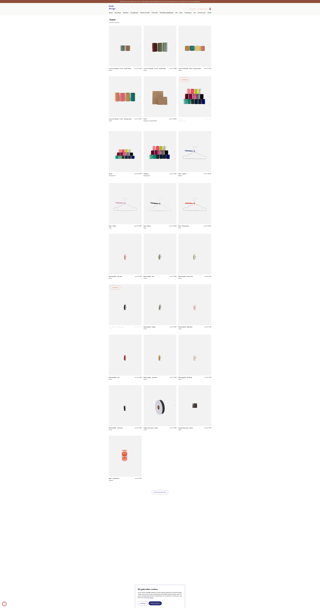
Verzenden (117, 13)
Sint (176, 13)
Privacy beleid (149, 597)
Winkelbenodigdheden (166, 13)
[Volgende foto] (140, 46)
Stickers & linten (145, 13)
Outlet (209, 13)
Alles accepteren (155, 603)
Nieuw (111, 13)
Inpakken (125, 13)
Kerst (181, 13)
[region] (125, 46)
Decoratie (155, 13)
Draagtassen (134, 13)
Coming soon (202, 13)
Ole (195, 13)
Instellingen (143, 603)
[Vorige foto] (110, 46)
